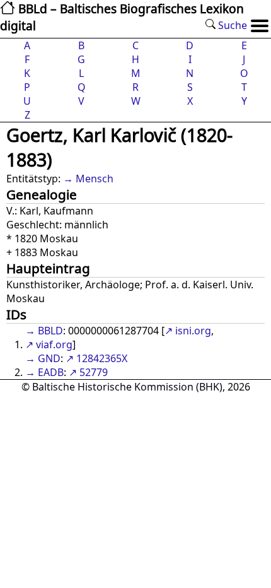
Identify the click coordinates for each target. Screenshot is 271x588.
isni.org (193, 331)
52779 (93, 372)
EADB (51, 372)
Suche (231, 25)
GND (49, 358)
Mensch (94, 178)
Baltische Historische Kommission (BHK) (127, 387)
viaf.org (54, 344)
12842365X (101, 358)
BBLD (50, 331)
